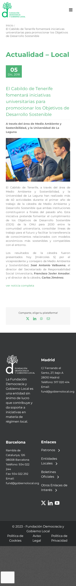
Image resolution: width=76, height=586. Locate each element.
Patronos (48, 450)
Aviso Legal (37, 538)
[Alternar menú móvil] (71, 10)
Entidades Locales (49, 461)
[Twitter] (43, 503)
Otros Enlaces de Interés (54, 487)
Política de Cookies (15, 538)
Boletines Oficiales (48, 474)
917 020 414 (61, 382)
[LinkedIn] (50, 503)
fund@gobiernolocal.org (57, 391)
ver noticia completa (20, 285)
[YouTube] (57, 503)
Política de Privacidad (59, 538)
